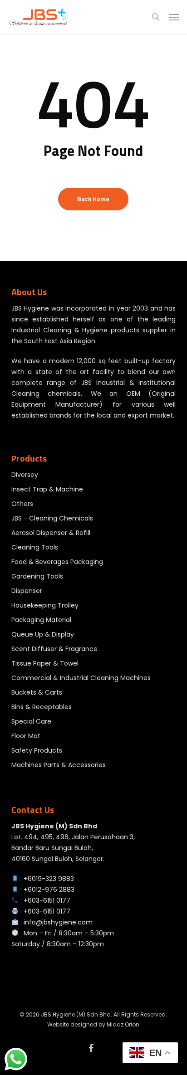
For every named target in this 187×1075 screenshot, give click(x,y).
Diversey (24, 474)
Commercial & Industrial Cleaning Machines (81, 677)
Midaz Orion (123, 1024)
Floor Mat (25, 735)
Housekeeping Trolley (45, 605)
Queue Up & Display (42, 634)
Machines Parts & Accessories (58, 764)
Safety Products (36, 750)
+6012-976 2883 (49, 889)
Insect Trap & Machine (47, 489)
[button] (174, 16)
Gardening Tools (37, 576)
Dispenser (26, 590)
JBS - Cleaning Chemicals (52, 518)
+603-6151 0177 (47, 900)
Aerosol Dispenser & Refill (50, 532)
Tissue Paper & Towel (45, 663)
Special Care (31, 721)
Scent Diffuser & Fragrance (54, 648)
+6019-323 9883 (49, 878)
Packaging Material (41, 619)
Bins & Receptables (41, 706)
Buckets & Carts (36, 692)
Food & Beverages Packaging (57, 561)
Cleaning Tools (34, 547)
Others (22, 503)
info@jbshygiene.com (58, 922)
